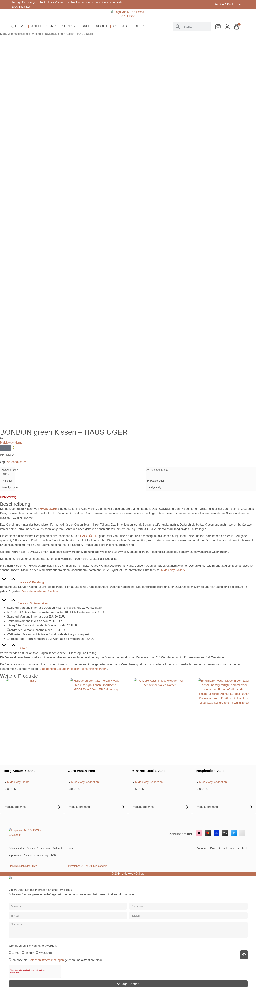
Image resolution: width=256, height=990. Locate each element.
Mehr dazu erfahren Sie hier (40, 591)
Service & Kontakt (225, 4)
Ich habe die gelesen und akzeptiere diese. (57, 960)
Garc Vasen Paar (81, 771)
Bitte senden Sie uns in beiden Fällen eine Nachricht (73, 668)
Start (3, 33)
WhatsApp (45, 952)
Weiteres (37, 33)
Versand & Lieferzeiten (33, 603)
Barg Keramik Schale (21, 771)
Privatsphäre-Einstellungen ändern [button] (87, 865)
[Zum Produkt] (58, 807)
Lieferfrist (24, 648)
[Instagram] (219, 27)
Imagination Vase (210, 771)
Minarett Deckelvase (148, 771)
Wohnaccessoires (19, 33)
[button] (128, 580)
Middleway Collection (85, 782)
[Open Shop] (74, 26)
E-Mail (16, 952)
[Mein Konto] (228, 27)
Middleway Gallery (173, 570)
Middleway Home (11, 442)
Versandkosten (16, 462)
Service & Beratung (31, 582)
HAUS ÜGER (48, 508)
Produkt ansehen (15, 807)
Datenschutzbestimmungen (46, 960)
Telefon (29, 952)
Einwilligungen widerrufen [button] (23, 865)
